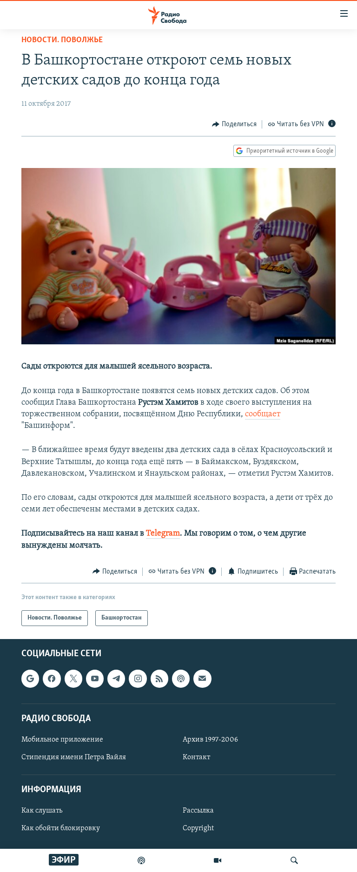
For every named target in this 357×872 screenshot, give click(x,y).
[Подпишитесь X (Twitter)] (73, 679)
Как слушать (41, 811)
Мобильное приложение (62, 739)
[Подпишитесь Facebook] (51, 679)
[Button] (234, 124)
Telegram (163, 534)
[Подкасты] (181, 679)
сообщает (262, 414)
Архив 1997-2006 (210, 739)
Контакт (196, 757)
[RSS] (159, 679)
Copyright (198, 829)
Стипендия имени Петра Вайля (73, 757)
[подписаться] (202, 679)
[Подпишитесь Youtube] (95, 679)
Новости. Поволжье (62, 40)
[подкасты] (141, 860)
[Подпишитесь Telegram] (116, 679)
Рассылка (198, 811)
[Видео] (217, 860)
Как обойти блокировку (60, 829)
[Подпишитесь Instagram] (137, 679)
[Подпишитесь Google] (30, 679)
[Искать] (294, 860)
